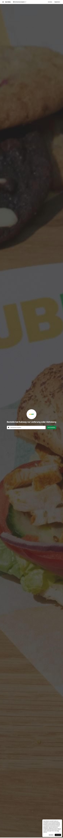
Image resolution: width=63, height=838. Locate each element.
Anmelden (50, 1)
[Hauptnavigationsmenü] (3, 1)
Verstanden (57, 834)
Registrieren (57, 1)
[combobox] (27, 427)
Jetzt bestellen (51, 427)
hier (58, 830)
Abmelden (51, 834)
